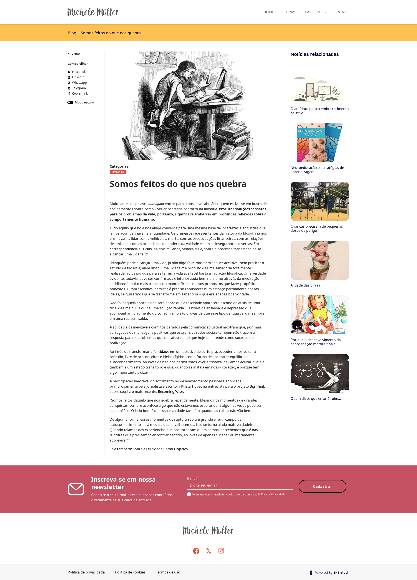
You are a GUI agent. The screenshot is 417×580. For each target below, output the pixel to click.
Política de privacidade (86, 572)
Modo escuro (84, 102)
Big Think (257, 386)
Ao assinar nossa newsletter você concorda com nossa (239, 494)
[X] (209, 550)
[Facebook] (196, 551)
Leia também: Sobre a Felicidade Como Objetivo (149, 449)
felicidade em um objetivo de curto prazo (187, 351)
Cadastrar (322, 486)
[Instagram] (221, 550)
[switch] (70, 102)
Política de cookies (130, 572)
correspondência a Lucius (131, 249)
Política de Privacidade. (272, 494)
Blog (72, 32)
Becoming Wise (170, 391)
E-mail (192, 478)
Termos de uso (168, 572)
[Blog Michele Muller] (113, 12)
